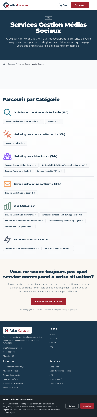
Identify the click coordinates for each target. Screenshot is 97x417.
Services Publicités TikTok (48, 171)
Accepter (87, 406)
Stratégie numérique (58, 379)
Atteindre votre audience (13, 383)
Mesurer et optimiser (11, 371)
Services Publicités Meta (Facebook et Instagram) (63, 165)
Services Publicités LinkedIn (17, 171)
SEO (51, 375)
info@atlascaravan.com (12, 348)
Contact (53, 342)
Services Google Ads (13, 143)
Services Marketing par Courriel (19, 193)
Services (11, 64)
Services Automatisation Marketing (21, 248)
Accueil (52, 334)
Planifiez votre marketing (13, 367)
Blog (51, 346)
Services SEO (52, 121)
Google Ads (54, 367)
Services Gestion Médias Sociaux (19, 165)
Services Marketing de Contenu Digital (22, 121)
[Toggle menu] (92, 5)
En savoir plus (9, 412)
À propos (53, 338)
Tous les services (57, 383)
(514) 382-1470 (9, 352)
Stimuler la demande (11, 375)
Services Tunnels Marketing (57, 248)
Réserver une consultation (48, 301)
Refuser (72, 406)
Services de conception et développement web (62, 215)
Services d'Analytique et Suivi (18, 226)
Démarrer (80, 5)
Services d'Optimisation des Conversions (23, 220)
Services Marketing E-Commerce (19, 215)
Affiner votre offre (10, 387)
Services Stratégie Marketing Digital (65, 220)
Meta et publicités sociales (60, 371)
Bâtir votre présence (11, 379)
